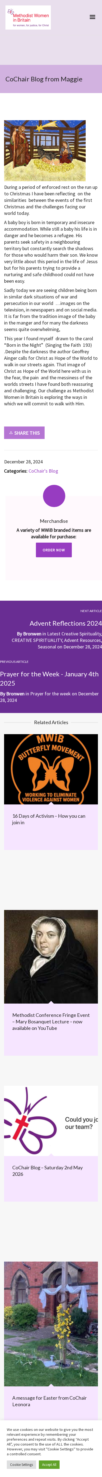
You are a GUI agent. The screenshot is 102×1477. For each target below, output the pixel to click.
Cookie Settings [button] (21, 1464)
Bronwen (32, 634)
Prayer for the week (50, 693)
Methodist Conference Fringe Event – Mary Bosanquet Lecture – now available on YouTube (51, 1021)
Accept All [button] (49, 1464)
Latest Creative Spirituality (74, 634)
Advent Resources (82, 640)
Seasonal (47, 647)
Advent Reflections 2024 (66, 623)
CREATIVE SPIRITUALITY (37, 640)
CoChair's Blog (43, 471)
